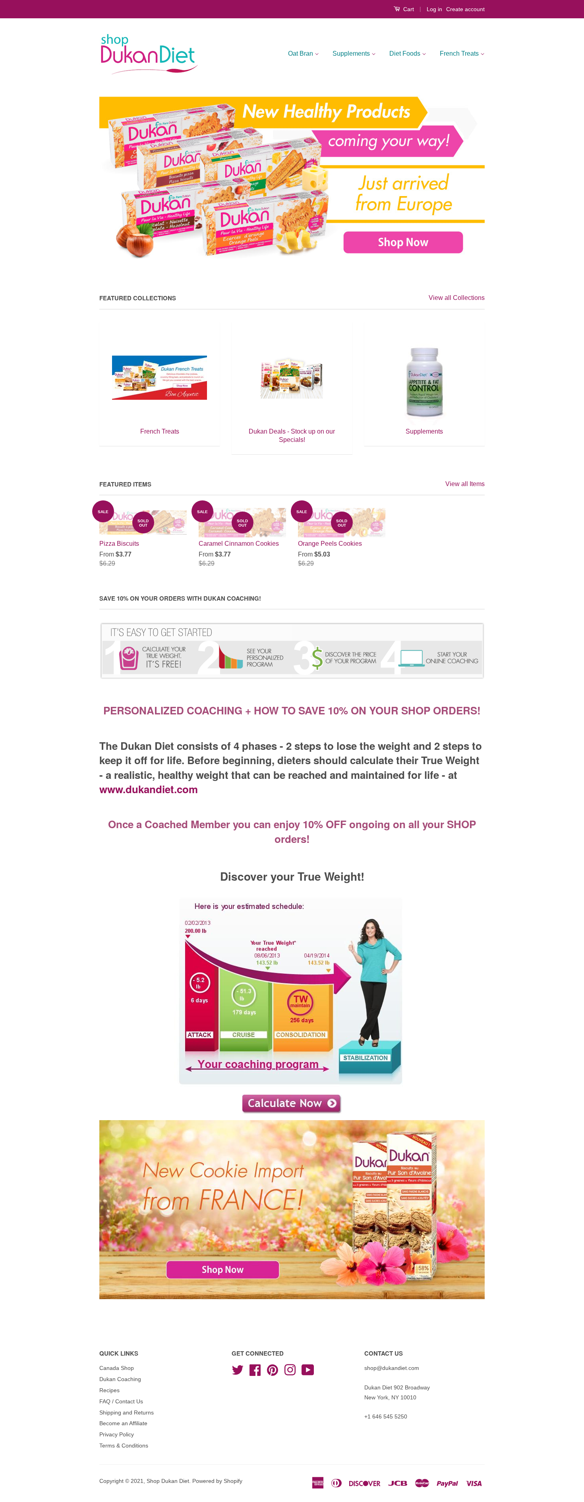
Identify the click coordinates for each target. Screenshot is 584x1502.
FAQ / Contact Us (121, 1402)
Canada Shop (116, 1368)
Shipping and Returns (126, 1413)
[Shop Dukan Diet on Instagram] (290, 1369)
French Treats (460, 53)
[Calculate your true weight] (292, 1104)
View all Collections (457, 297)
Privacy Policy (116, 1435)
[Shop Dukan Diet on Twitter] (238, 1369)
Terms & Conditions (123, 1446)
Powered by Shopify (217, 1481)
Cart (408, 9)
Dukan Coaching (120, 1379)
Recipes (109, 1390)
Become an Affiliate (123, 1423)
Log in (434, 9)
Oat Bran (301, 53)
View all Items (465, 484)
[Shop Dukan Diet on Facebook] (255, 1369)
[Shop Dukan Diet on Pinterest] (272, 1369)
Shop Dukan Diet (168, 1481)
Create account (465, 9)
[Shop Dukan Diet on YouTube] (308, 1369)
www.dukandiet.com (148, 789)
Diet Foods (405, 53)
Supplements (352, 53)
